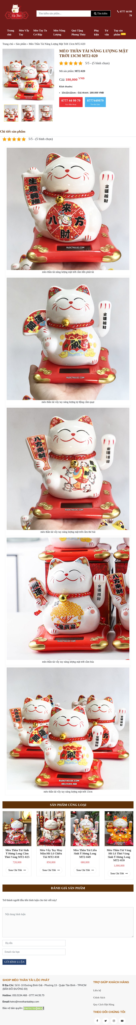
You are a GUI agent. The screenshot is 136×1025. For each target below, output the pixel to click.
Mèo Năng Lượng (59, 32)
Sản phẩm (21, 44)
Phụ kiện (96, 32)
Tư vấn (107, 32)
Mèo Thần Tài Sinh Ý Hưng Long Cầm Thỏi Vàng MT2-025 (17, 853)
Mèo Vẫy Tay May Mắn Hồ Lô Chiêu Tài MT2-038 (51, 853)
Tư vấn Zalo (95, 102)
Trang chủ (10, 32)
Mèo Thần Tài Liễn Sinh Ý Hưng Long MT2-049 (85, 853)
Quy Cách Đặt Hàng (103, 1004)
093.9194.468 (19, 995)
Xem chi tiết (15, 870)
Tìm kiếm (102, 13)
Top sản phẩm (119, 32)
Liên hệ (97, 990)
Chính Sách (99, 997)
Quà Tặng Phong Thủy (78, 32)
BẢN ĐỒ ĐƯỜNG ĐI (15, 988)
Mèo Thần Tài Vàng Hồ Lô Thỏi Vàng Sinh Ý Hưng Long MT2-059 (119, 855)
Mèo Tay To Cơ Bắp (40, 32)
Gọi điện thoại (70, 102)
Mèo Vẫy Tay (24, 32)
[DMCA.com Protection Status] (33, 1008)
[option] (28, 74)
